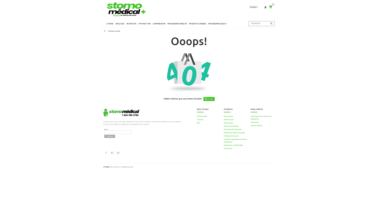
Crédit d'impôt (202, 116)
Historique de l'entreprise (233, 129)
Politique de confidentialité (233, 145)
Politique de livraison (231, 136)
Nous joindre (228, 116)
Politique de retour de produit (234, 133)
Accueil (210, 99)
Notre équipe (228, 123)
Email (106, 129)
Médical (109, 167)
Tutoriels (200, 119)
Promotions (228, 148)
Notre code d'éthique (231, 126)
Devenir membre (256, 125)
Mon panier (255, 122)
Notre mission (229, 119)
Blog (198, 123)
